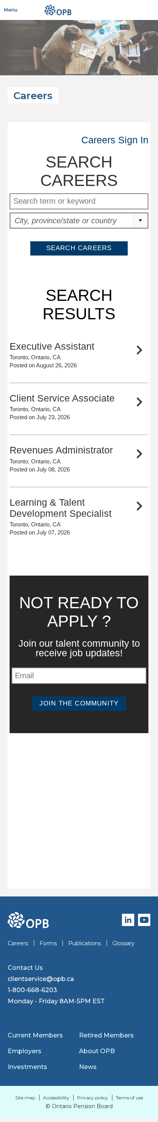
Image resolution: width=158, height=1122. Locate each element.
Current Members (35, 1035)
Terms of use (129, 1097)
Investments (27, 1067)
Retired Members (106, 1035)
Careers (18, 943)
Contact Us (25, 967)
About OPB (97, 1051)
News (88, 1067)
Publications (84, 943)
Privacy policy (92, 1097)
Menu (11, 10)
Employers (24, 1051)
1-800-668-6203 (32, 990)
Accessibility (56, 1097)
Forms (48, 943)
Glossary (123, 943)
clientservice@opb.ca (41, 979)
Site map (25, 1097)
